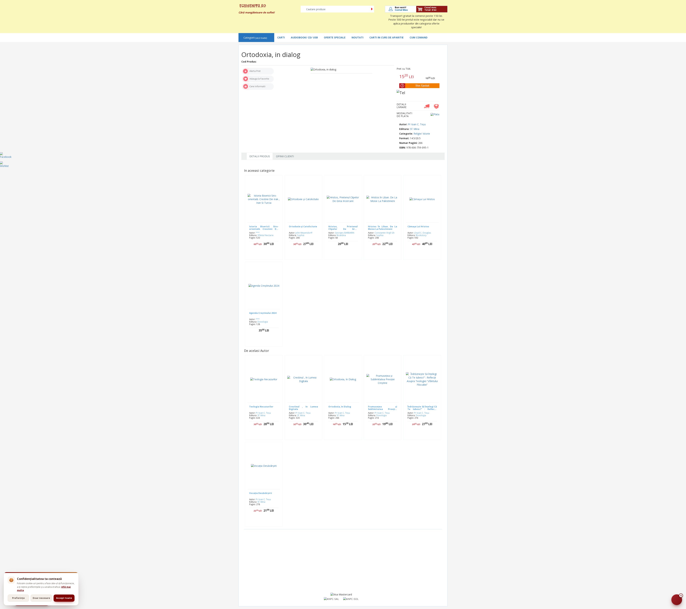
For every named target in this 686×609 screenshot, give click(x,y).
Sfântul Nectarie (265, 235)
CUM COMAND (418, 37)
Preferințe (18, 598)
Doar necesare (41, 598)
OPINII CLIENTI (285, 156)
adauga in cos (266, 255)
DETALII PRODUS (259, 156)
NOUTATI (357, 37)
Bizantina (341, 235)
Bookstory (421, 235)
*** (258, 232)
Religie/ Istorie (422, 133)
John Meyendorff (303, 232)
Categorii (255, 37)
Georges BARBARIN (344, 232)
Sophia (300, 235)
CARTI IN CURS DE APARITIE (386, 37)
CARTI (281, 37)
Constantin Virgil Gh (384, 232)
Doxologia (262, 321)
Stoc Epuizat (345, 255)
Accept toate (64, 598)
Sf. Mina (414, 129)
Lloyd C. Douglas (422, 232)
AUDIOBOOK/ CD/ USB (304, 37)
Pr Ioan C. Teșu (417, 124)
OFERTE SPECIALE (335, 37)
